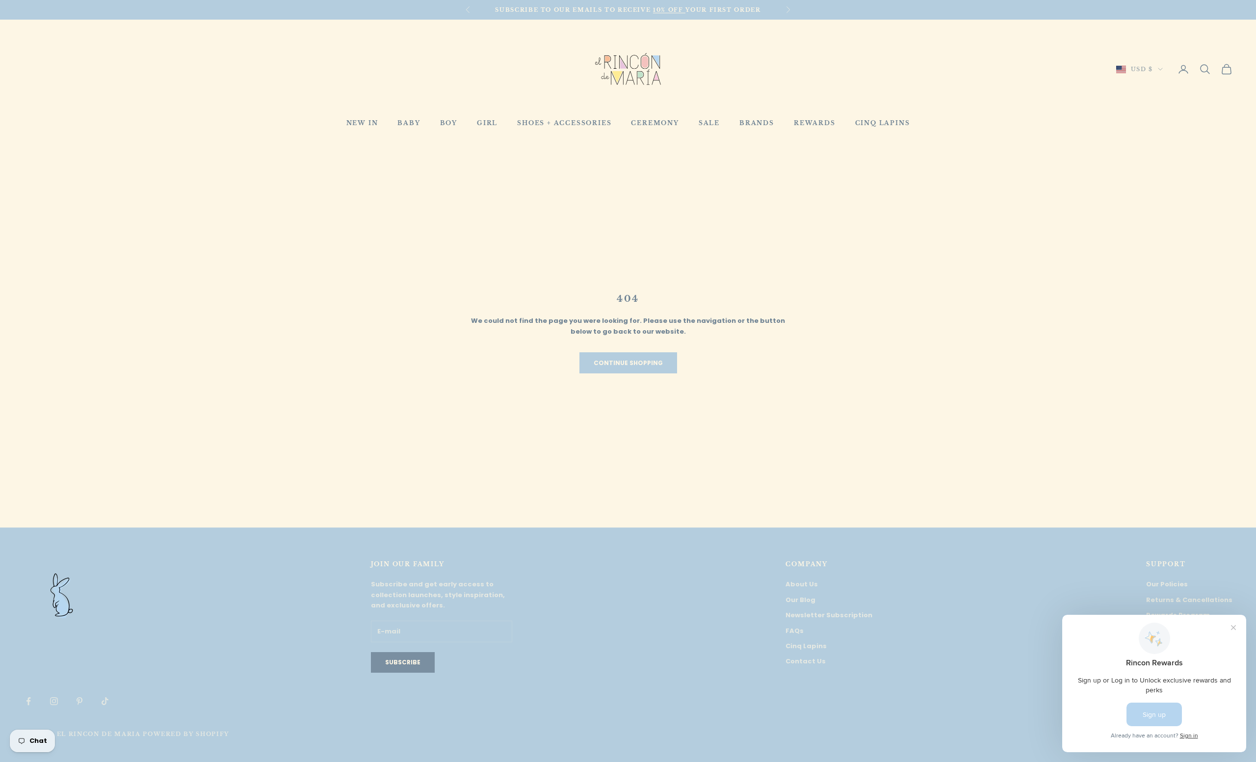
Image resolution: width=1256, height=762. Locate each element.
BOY (448, 123)
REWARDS (815, 123)
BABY (408, 123)
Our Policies (1167, 584)
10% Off (669, 9)
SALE (709, 123)
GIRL (487, 123)
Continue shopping (628, 363)
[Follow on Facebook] (28, 701)
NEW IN (362, 123)
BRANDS (756, 123)
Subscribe (402, 662)
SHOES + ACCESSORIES (564, 123)
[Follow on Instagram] (54, 701)
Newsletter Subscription (828, 615)
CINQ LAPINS (882, 123)
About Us (801, 584)
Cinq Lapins (806, 646)
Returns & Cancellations (1189, 599)
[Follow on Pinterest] (79, 701)
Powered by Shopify (186, 734)
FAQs (794, 630)
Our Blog (800, 599)
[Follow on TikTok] (105, 701)
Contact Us (805, 661)
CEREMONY (655, 123)
